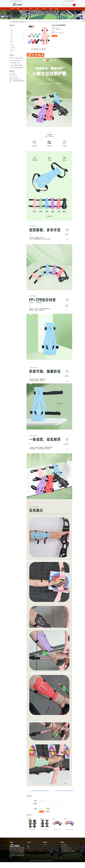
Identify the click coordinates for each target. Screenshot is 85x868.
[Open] (83, 17)
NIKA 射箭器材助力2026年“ (15, 62)
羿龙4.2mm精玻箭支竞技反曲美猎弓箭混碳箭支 (64, 790)
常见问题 (44, 8)
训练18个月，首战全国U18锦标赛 (16, 57)
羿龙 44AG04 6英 (69, 829)
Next (48, 36)
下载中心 (37, 8)
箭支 (11, 32)
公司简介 (18, 8)
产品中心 (24, 8)
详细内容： (35, 803)
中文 (65, 1)
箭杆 (11, 36)
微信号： (36, 800)
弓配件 (12, 30)
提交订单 (41, 811)
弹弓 (11, 43)
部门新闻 (44, 844)
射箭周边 (12, 49)
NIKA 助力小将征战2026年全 (15, 60)
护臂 (25, 21)
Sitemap (54, 860)
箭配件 (12, 38)
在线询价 (55, 35)
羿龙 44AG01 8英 (45, 829)
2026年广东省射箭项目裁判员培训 (16, 67)
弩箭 (11, 34)
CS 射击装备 (13, 47)
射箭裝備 (22, 21)
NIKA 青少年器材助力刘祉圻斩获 (16, 65)
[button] (26, 8)
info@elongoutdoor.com (44, 5)
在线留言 (51, 8)
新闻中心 (31, 8)
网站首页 (12, 8)
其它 (11, 51)
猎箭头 (12, 41)
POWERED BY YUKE (49, 860)
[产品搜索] (74, 5)
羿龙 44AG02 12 (33, 829)
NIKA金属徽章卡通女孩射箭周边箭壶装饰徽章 (40, 790)
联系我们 (56, 8)
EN (68, 1)
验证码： (36, 808)
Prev (29, 36)
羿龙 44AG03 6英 (57, 829)
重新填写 (47, 811)
